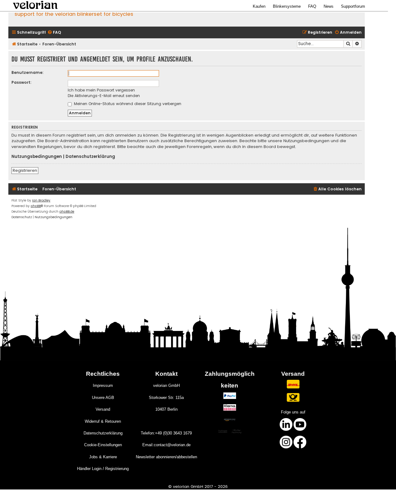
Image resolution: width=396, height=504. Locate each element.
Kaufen (259, 6)
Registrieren (25, 170)
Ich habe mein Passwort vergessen (101, 90)
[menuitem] (54, 32)
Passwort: (21, 82)
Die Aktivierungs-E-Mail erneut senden (104, 95)
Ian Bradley (41, 200)
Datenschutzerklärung (90, 156)
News (329, 6)
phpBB (36, 206)
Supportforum (353, 6)
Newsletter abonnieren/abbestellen (166, 457)
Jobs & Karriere (103, 457)
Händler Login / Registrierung (103, 468)
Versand (103, 409)
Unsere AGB (103, 397)
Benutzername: (27, 72)
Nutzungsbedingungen (36, 156)
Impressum (103, 385)
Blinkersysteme (287, 6)
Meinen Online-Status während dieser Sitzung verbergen (127, 103)
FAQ (312, 6)
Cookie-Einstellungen (103, 445)
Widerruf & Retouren (103, 421)
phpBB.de (66, 211)
